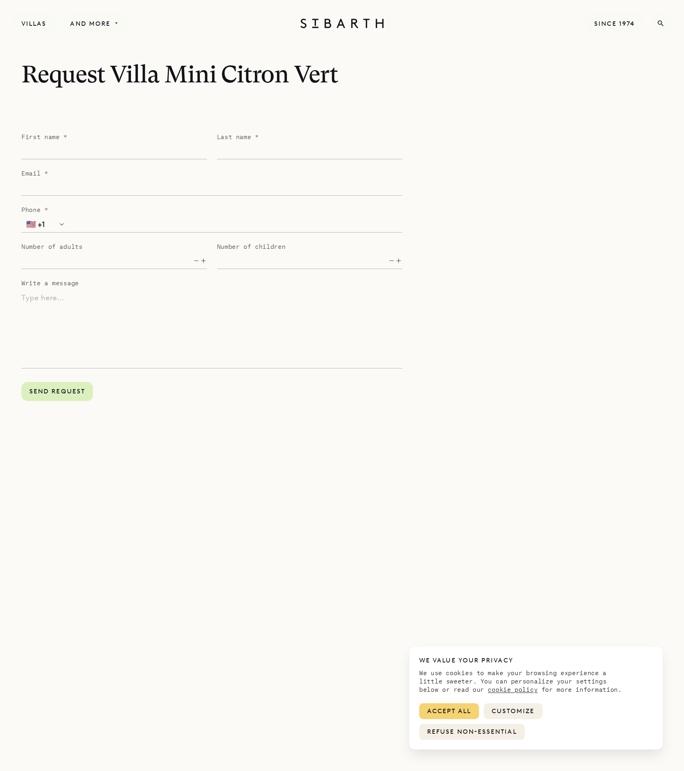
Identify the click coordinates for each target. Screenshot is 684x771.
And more (90, 23)
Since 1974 (614, 23)
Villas (33, 23)
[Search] (661, 23)
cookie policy (513, 689)
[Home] (342, 23)
